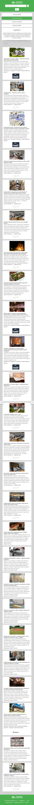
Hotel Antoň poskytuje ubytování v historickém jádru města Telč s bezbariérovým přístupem (16, 253)
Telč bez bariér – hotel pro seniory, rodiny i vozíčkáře (14, 93)
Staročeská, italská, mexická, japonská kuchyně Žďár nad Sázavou (17, 748)
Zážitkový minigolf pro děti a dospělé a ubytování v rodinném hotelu (17, 611)
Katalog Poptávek (17, 22)
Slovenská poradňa (18, 802)
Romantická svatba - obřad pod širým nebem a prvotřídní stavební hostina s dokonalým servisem (16, 128)
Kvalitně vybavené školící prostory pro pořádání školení (16, 222)
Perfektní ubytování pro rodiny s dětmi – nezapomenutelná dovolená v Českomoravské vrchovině (15, 350)
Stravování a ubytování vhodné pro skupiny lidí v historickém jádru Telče (16, 474)
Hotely (6, 43)
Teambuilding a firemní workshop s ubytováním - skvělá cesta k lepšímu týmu (16, 504)
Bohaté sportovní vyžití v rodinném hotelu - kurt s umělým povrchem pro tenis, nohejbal (16, 637)
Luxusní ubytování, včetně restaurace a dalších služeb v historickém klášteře (15, 532)
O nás (28, 800)
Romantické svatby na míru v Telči (12, 414)
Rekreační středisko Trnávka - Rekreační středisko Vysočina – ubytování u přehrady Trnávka (15, 726)
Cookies (26, 802)
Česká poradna (9, 802)
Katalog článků (17, 25)
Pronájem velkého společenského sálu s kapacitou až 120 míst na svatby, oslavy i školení (16, 689)
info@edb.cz (22, 800)
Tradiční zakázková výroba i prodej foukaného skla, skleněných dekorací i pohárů (17, 663)
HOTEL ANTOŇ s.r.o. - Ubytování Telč (12, 104)
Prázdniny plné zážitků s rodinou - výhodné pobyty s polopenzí (17, 559)
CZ (16, 9)
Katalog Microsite (17, 18)
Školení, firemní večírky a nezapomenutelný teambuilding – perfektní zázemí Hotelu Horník (15, 314)
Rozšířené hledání (25, 6)
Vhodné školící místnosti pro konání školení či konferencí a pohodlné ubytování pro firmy (15, 192)
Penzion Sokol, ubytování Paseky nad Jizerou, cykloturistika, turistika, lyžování (15, 715)
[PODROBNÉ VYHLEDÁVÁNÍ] (1, 402)
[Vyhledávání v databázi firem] (17, 797)
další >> (10, 45)
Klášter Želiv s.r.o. (8, 544)
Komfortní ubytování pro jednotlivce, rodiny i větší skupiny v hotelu (16, 162)
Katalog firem (17, 14)
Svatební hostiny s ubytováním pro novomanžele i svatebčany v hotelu (16, 775)
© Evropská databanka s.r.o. (11, 800)
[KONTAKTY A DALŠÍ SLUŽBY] (32, 402)
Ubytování (27, 42)
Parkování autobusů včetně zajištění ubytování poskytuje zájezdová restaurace (15, 283)
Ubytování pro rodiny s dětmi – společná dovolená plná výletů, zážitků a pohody (16, 59)
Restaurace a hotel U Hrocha (10, 570)
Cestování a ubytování (17, 42)
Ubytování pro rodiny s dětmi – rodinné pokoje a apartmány (16, 385)
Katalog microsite (7, 42)
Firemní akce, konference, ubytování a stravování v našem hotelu (16, 444)
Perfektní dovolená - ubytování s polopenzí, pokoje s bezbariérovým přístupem (17, 584)
